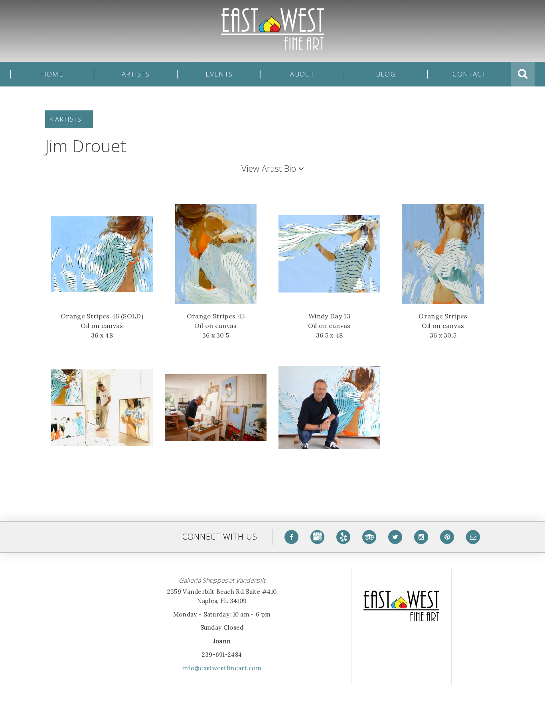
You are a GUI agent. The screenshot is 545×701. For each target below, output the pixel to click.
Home (52, 74)
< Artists (65, 119)
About (302, 74)
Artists (136, 74)
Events (219, 74)
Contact (469, 74)
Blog (386, 74)
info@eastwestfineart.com (221, 668)
